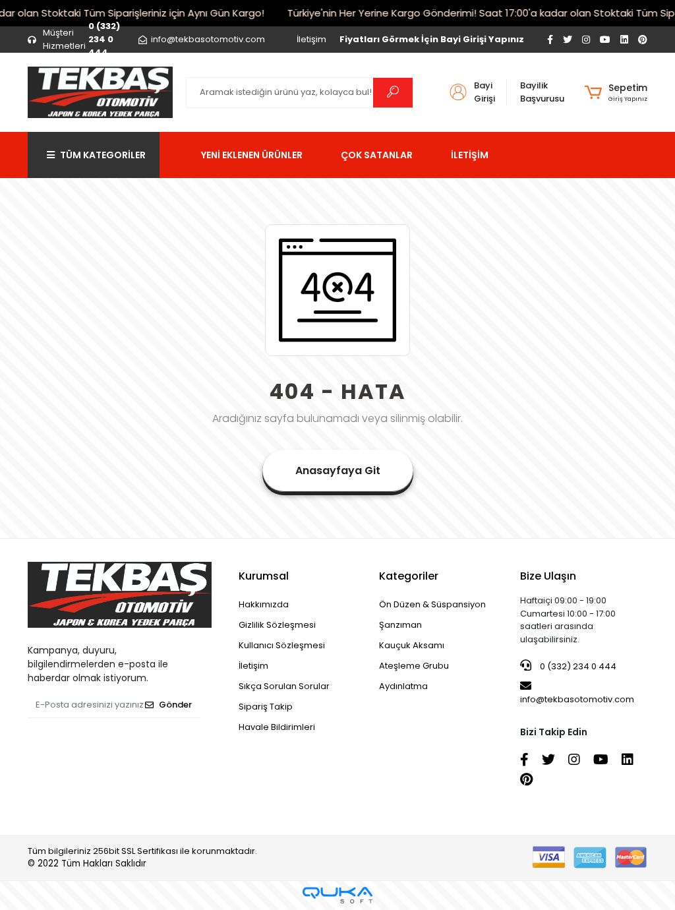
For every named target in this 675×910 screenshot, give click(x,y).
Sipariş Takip (266, 706)
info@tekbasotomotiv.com (577, 699)
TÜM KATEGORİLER (103, 155)
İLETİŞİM (469, 155)
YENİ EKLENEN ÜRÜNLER (252, 155)
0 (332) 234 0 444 (577, 666)
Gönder (175, 704)
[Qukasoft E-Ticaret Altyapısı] (337, 895)
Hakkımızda (264, 604)
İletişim (311, 39)
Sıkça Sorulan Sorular (284, 686)
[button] (616, 92)
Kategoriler (408, 576)
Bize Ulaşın (548, 576)
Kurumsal (264, 576)
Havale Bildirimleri (277, 727)
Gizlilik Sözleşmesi (277, 625)
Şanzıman (400, 625)
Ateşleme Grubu (414, 665)
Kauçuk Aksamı (411, 645)
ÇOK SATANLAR (377, 155)
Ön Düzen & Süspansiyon (432, 604)
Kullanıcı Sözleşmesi (282, 645)
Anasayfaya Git (337, 470)
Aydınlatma (403, 686)
